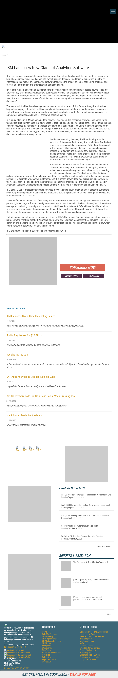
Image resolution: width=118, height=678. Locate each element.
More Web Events (104, 546)
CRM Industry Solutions (51, 641)
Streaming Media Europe (90, 655)
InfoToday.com (86, 639)
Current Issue (71, 276)
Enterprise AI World (87, 634)
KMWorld (83, 643)
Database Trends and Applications (94, 632)
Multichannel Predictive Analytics (24, 415)
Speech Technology (88, 650)
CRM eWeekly (47, 636)
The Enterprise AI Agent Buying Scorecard (90, 562)
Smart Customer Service (90, 648)
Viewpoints (46, 645)
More (109, 614)
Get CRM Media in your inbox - (58, 675)
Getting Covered (48, 657)
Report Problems (49, 659)
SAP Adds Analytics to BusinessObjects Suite (30, 376)
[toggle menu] (113, 11)
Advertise (46, 655)
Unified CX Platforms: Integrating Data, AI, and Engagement (85, 505)
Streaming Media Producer (90, 657)
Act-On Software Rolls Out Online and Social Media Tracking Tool (40, 396)
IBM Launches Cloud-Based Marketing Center (30, 316)
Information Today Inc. (13, 647)
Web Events (47, 648)
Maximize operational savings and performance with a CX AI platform (87, 598)
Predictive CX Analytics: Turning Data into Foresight (82, 536)
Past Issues (93, 276)
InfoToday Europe (87, 641)
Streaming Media (87, 652)
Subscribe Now (82, 267)
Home (44, 632)
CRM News (46, 643)
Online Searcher (86, 645)
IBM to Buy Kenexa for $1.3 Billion (24, 335)
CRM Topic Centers (50, 639)
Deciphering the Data (17, 354)
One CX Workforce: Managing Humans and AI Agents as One (86, 494)
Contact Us (46, 662)
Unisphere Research (88, 659)
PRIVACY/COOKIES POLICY (14, 668)
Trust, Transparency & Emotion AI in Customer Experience (85, 515)
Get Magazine (49, 634)
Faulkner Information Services (92, 636)
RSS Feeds (46, 650)
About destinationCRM (51, 652)
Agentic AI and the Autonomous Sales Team (79, 526)
